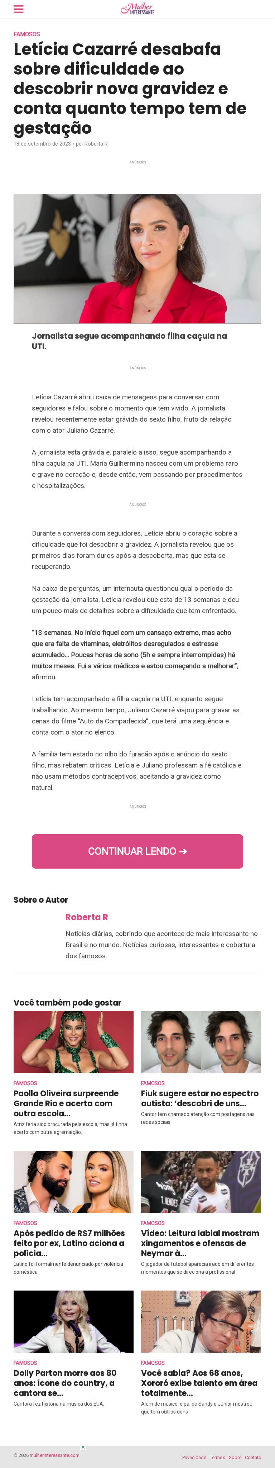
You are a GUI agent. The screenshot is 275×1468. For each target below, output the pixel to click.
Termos (217, 1457)
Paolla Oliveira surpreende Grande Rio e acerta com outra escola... (66, 1103)
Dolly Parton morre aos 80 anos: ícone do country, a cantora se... (65, 1383)
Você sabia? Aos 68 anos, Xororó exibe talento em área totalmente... (199, 1383)
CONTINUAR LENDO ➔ (137, 851)
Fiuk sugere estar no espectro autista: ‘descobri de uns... (200, 1098)
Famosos (27, 34)
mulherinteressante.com (54, 1455)
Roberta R (96, 144)
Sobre (235, 1457)
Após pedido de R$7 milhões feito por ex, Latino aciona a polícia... (69, 1243)
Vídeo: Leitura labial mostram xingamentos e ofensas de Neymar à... (200, 1243)
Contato (253, 1457)
